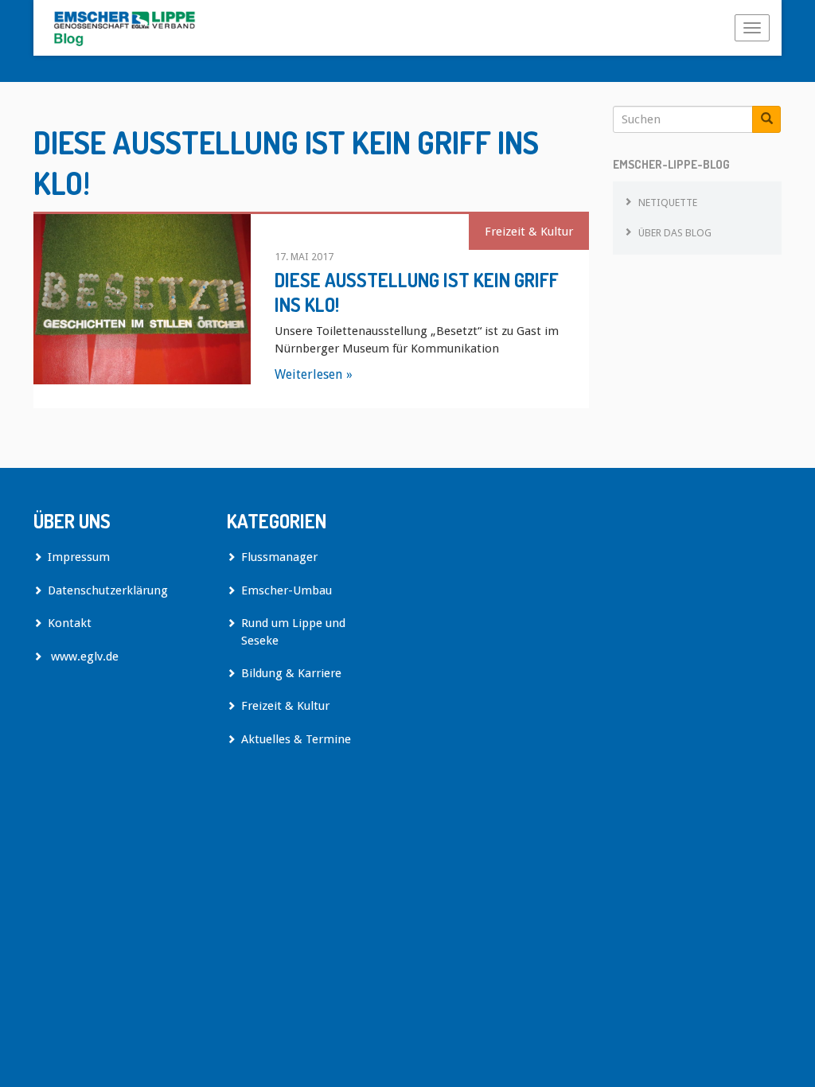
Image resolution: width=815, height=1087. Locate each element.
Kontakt (70, 623)
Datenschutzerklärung (108, 590)
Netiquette (667, 202)
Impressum (79, 557)
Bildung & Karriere (291, 673)
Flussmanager (279, 557)
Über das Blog (675, 233)
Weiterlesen (308, 374)
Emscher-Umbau (286, 590)
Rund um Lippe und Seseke (293, 631)
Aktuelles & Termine (296, 739)
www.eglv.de (83, 656)
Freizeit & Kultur (529, 231)
